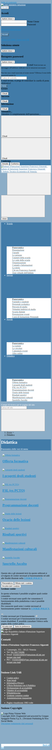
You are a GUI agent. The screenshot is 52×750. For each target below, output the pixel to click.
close (4, 219)
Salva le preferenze (22, 626)
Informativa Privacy (15, 683)
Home (9, 432)
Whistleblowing (14, 693)
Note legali (11, 680)
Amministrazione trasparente (19, 698)
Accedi (5, 8)
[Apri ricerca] (29, 184)
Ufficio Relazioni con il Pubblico (21, 685)
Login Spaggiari (22, 75)
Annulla (5, 164)
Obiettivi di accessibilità (17, 690)
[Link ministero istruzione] (13, 5)
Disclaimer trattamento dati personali (17, 723)
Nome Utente (33, 21)
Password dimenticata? (11, 29)
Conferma (15, 164)
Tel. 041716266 (17, 652)
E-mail (30, 65)
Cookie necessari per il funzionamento (18, 616)
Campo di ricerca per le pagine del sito (18, 405)
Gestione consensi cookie (18, 695)
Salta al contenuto (9, 2)
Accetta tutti (11, 586)
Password (31, 24)
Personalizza (7, 583)
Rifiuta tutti (23, 583)
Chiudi (4, 94)
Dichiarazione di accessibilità (19, 688)
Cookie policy (13, 678)
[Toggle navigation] (23, 206)
